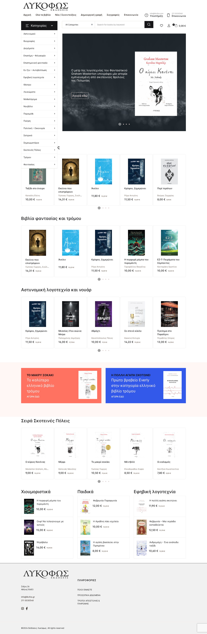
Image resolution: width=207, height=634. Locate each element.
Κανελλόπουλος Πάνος (102, 338)
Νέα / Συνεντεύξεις (65, 14)
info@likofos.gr (28, 597)
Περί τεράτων (164, 188)
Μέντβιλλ (129, 461)
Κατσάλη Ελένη (32, 195)
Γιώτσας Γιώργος (66, 195)
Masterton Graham (34, 469)
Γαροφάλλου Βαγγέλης (135, 266)
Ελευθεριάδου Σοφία (134, 469)
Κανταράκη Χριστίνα (167, 266)
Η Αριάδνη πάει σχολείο (106, 521)
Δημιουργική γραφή (91, 14)
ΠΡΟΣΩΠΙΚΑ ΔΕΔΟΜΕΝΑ (88, 595)
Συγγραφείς (113, 14)
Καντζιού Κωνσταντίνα (168, 469)
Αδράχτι (95, 330)
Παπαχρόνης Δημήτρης (69, 338)
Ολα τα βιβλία (43, 14)
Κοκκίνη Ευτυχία (132, 338)
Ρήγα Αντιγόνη (131, 195)
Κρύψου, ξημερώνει (135, 188)
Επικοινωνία (131, 14)
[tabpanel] (124, 84)
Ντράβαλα (42, 542)
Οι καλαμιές (163, 461)
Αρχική (27, 14)
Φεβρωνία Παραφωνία (105, 500)
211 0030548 (27, 600)
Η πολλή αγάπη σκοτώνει (163, 500)
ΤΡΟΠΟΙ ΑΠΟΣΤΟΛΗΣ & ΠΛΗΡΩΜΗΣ (88, 602)
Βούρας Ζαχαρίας (165, 195)
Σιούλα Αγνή (81, 195)
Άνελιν (95, 188)
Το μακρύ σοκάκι (100, 461)
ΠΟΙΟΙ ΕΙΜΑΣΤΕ (84, 589)
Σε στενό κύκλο (133, 330)
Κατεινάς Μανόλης (67, 469)
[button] (168, 25)
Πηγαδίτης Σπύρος (166, 338)
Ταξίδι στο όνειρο (35, 188)
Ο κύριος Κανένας (35, 461)
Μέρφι (61, 461)
